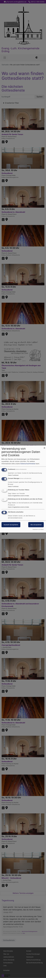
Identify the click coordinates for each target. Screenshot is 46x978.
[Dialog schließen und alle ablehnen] (44, 446)
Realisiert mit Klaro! (38, 529)
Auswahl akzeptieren (11, 525)
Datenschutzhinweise (27, 463)
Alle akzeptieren (36, 525)
